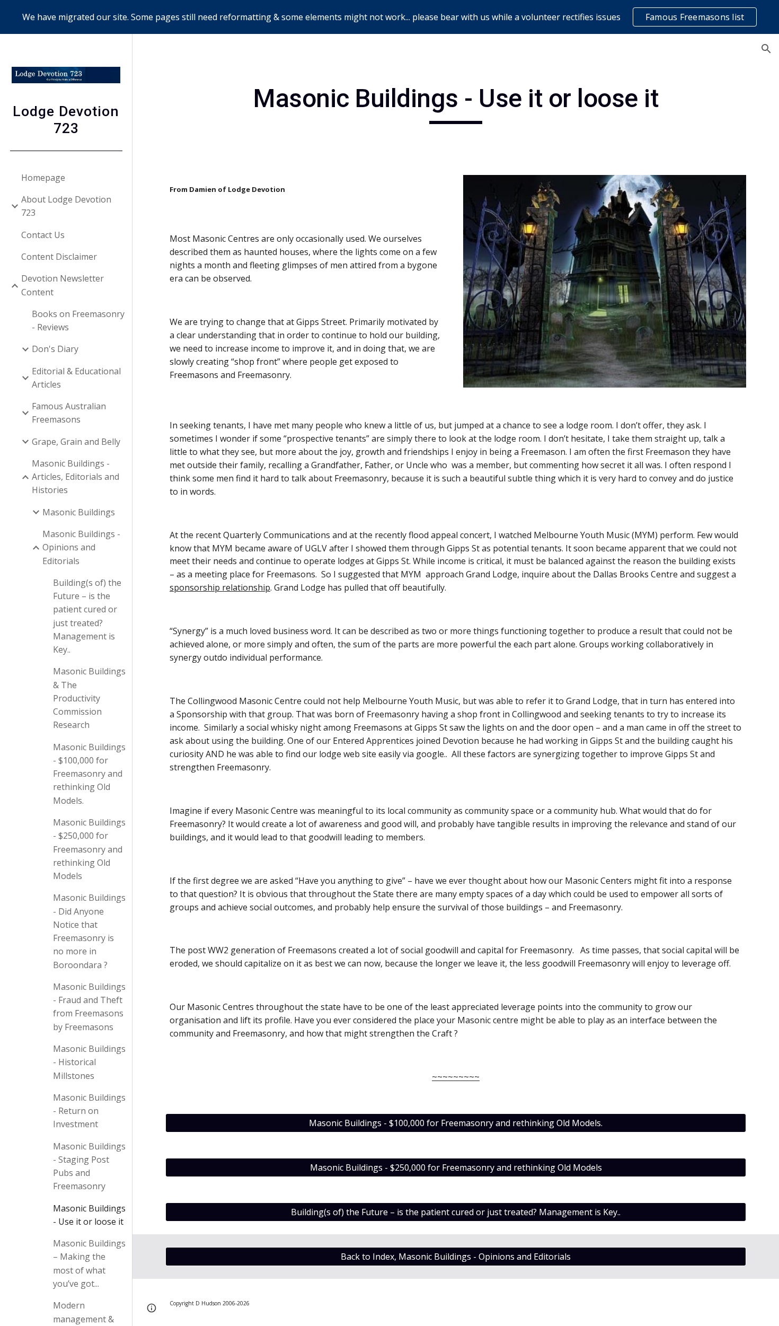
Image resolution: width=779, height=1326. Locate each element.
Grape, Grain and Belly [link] (76, 441)
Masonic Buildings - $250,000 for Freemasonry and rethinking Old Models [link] (89, 849)
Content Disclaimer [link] (59, 256)
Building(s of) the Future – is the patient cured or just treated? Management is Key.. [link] (87, 616)
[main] (455, 103)
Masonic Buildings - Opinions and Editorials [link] (81, 547)
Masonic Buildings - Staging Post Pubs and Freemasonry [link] (89, 1166)
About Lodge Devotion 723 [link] (66, 206)
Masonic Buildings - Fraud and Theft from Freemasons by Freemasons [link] (89, 1007)
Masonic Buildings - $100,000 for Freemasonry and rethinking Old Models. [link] (89, 773)
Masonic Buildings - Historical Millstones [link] (89, 1062)
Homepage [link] (43, 177)
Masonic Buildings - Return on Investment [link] (89, 1111)
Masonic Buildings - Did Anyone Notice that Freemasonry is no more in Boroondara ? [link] (89, 931)
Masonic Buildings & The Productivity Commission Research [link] (89, 698)
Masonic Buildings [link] (78, 512)
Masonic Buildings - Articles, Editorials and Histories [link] (75, 477)
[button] (766, 49)
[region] (389, 17)
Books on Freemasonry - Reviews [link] (78, 320)
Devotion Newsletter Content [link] (62, 285)
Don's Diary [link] (55, 349)
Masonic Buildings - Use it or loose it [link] (89, 1214)
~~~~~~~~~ (456, 1077)
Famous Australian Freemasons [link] (69, 412)
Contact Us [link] (43, 235)
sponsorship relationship (220, 587)
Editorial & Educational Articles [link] (76, 377)
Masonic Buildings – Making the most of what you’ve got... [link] (89, 1263)
